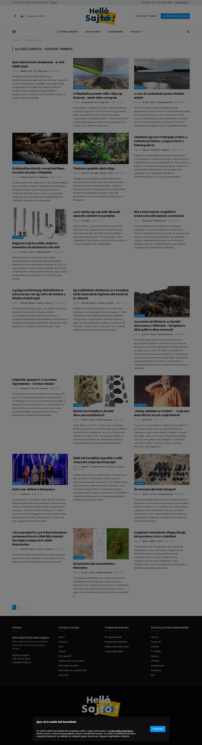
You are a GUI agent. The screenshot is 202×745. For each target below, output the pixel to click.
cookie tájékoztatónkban (120, 730)
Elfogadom (158, 729)
